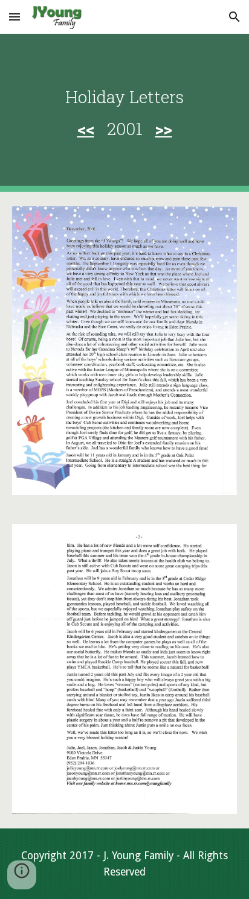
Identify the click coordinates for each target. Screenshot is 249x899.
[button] (14, 16)
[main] (124, 113)
